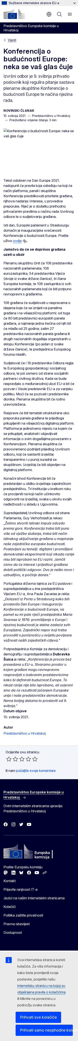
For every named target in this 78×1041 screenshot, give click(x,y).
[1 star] (9, 759)
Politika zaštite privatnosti (23, 915)
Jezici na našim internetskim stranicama (34, 898)
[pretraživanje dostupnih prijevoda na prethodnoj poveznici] (25, 241)
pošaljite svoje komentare (36, 770)
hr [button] (49, 14)
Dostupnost (12, 932)
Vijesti (12, 40)
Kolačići (9, 906)
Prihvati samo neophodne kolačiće (46, 1030)
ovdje (17, 241)
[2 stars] (12, 759)
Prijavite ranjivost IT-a (20, 889)
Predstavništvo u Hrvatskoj (24, 733)
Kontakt (9, 881)
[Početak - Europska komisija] (14, 14)
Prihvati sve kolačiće (38, 1017)
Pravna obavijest (16, 924)
